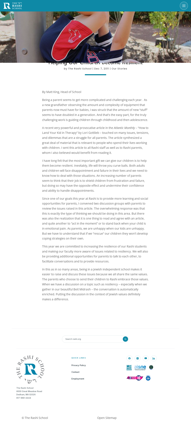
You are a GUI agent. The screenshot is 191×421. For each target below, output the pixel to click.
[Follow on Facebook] (129, 358)
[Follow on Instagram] (138, 358)
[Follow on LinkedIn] (154, 358)
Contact (75, 372)
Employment (77, 378)
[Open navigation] (184, 6)
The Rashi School (80, 68)
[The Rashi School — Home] (12, 6)
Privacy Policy (78, 365)
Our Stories (119, 68)
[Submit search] (125, 339)
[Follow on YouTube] (146, 358)
